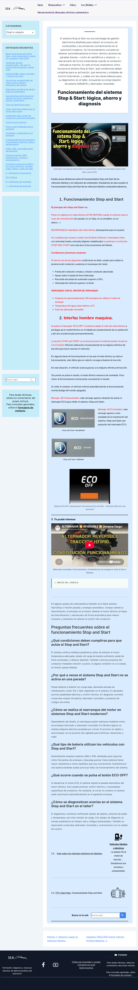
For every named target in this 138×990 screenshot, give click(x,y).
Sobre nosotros (86, 968)
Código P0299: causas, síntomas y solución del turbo (20, 75)
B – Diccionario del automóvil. (19, 173)
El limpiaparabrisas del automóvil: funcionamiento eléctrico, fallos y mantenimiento (20, 142)
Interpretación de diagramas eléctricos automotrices (63, 12)
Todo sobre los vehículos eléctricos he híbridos (79, 853)
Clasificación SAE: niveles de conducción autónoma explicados (20, 117)
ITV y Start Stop (63, 893)
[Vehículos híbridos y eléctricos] (118, 837)
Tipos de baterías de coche (18, 105)
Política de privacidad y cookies (86, 962)
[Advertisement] (21, 283)
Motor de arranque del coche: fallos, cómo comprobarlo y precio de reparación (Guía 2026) (21, 56)
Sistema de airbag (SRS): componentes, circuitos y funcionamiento (17, 157)
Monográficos (55, 4)
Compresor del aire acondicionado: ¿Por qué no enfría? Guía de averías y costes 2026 (20, 66)
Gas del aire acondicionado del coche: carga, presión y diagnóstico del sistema (19, 82)
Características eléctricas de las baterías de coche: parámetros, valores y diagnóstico (20, 98)
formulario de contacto (121, 975)
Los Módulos (87, 4)
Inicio (40, 4)
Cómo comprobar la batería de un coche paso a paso (20, 110)
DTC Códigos (11, 177)
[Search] (123, 915)
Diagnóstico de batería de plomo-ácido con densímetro (20, 90)
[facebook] (43, 965)
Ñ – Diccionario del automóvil (18, 182)
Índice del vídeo (66, 582)
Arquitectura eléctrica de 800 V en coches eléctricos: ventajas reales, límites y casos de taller (19, 166)
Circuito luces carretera (16, 122)
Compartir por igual (86, 965)
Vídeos (73, 4)
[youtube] (55, 965)
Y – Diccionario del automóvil (18, 186)
